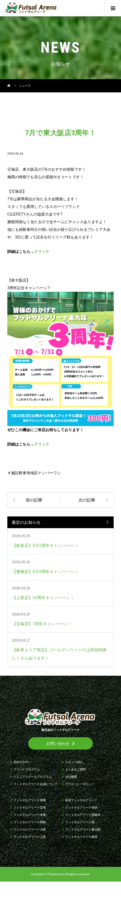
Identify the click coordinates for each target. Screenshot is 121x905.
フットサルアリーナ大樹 (30, 829)
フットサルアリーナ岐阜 (81, 836)
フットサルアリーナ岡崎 (30, 822)
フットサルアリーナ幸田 (81, 807)
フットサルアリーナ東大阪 (82, 829)
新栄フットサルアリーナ (81, 800)
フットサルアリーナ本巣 (30, 814)
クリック (41, 251)
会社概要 (71, 776)
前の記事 (34, 500)
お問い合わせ (57, 743)
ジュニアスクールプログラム (33, 776)
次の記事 (87, 500)
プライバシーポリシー (80, 784)
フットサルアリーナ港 (80, 822)
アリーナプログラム (27, 769)
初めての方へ (22, 762)
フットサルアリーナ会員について (36, 784)
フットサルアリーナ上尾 (30, 836)
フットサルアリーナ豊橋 (30, 800)
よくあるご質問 (75, 769)
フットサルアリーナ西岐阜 (82, 814)
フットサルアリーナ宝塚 (30, 807)
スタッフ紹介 (74, 762)
